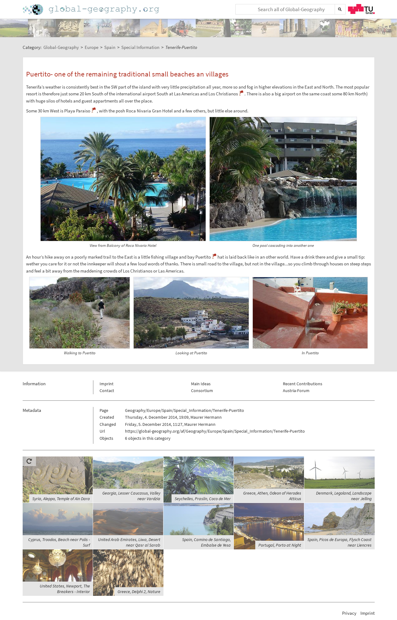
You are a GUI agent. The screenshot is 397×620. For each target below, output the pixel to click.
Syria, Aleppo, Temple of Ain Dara (61, 498)
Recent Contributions (302, 383)
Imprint (107, 383)
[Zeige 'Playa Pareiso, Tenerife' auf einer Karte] (93, 109)
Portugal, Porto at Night (279, 545)
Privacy (349, 613)
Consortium (202, 390)
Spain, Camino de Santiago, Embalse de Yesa (206, 542)
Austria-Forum (296, 390)
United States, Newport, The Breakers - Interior (65, 588)
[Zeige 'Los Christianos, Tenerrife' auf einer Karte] (241, 92)
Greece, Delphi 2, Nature (139, 591)
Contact (107, 390)
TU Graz (361, 9)
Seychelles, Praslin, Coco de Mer (203, 498)
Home (91, 9)
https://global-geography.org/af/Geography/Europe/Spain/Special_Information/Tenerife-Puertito (215, 431)
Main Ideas (201, 383)
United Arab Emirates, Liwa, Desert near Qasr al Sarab (129, 542)
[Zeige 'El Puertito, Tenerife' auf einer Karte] (214, 256)
